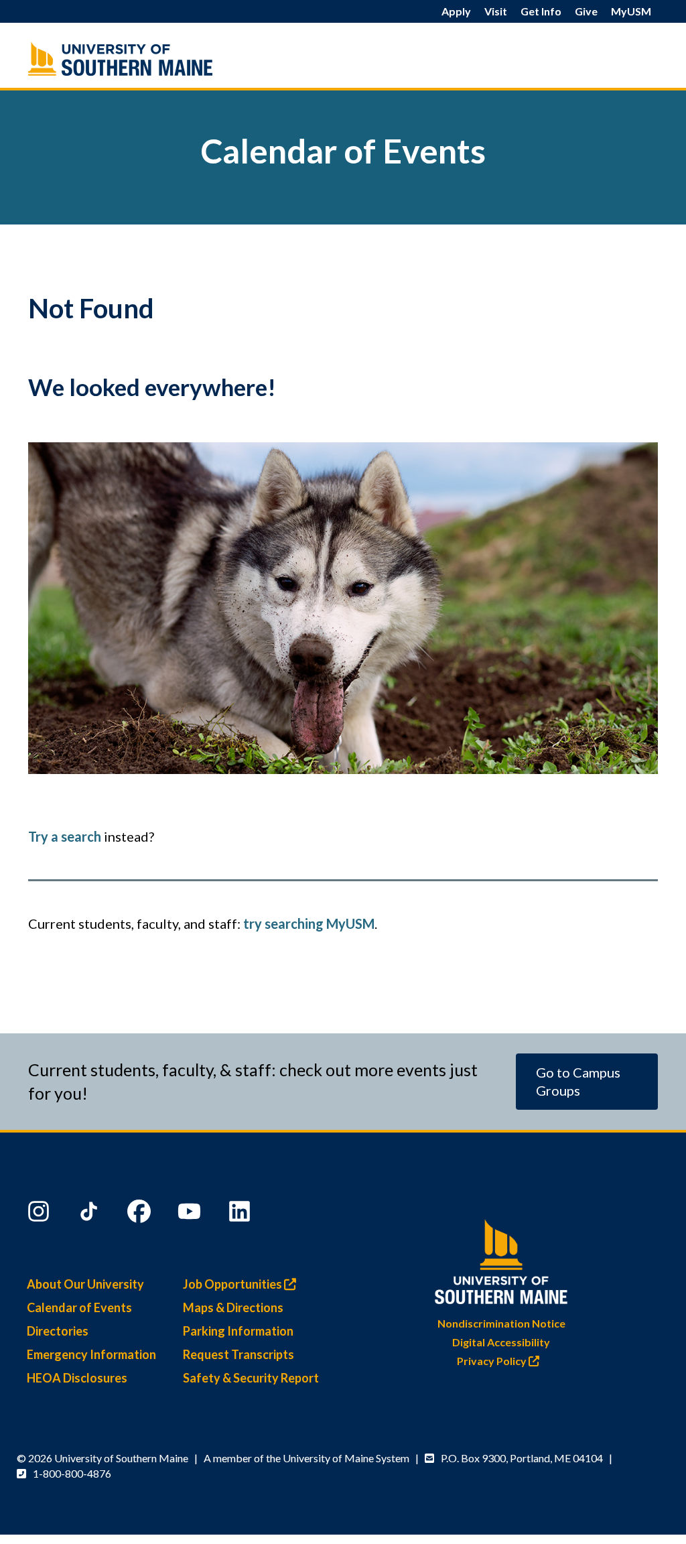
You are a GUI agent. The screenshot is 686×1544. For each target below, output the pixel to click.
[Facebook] (140, 1214)
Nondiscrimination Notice (501, 1323)
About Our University (85, 1284)
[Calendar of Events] (126, 58)
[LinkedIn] (241, 1214)
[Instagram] (40, 1214)
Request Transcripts (238, 1354)
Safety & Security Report (251, 1377)
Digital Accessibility (501, 1342)
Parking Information (238, 1331)
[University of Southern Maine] (501, 1258)
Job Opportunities (233, 1284)
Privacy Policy (493, 1360)
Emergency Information (91, 1354)
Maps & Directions (233, 1307)
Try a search (64, 836)
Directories (57, 1331)
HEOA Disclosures (77, 1377)
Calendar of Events (79, 1307)
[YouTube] (191, 1214)
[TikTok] (90, 1214)
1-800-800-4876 (72, 1473)
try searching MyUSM (308, 923)
